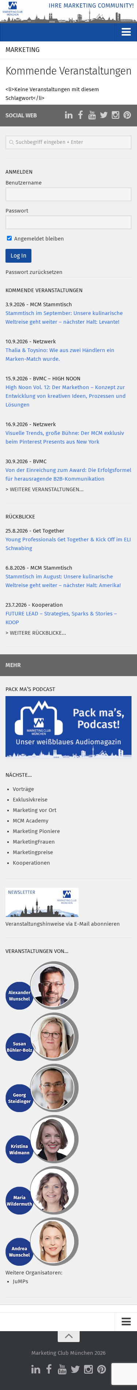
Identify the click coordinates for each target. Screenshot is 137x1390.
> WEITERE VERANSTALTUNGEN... (44, 489)
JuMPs (20, 1281)
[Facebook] (80, 115)
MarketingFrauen (34, 842)
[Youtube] (92, 115)
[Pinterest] (127, 115)
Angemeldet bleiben (38, 239)
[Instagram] (115, 115)
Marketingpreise (33, 852)
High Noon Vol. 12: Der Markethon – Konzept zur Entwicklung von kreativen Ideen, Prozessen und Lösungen (65, 396)
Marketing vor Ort (34, 810)
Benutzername (23, 183)
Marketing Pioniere (36, 831)
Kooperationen (31, 863)
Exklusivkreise (30, 800)
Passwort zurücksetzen (33, 272)
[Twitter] (103, 115)
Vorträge (23, 789)
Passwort (16, 211)
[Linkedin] (68, 115)
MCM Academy (30, 821)
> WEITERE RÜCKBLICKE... (35, 633)
